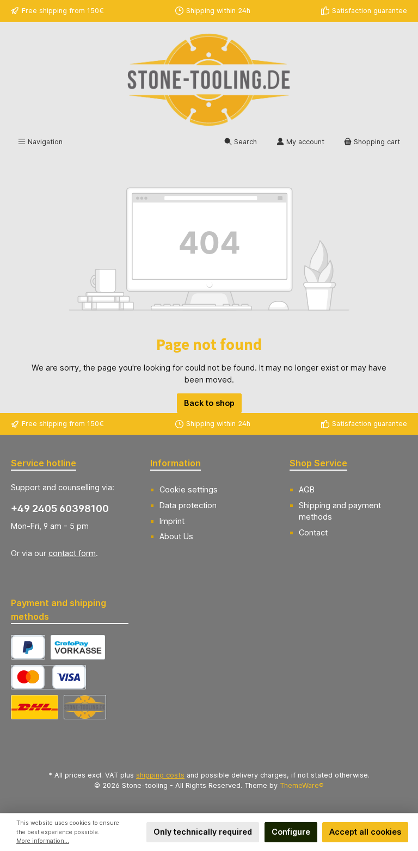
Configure (291, 831)
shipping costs (160, 775)
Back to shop (209, 403)
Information (175, 463)
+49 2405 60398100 (60, 508)
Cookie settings (188, 489)
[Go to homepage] (209, 79)
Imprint (172, 521)
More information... (42, 840)
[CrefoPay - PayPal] (28, 647)
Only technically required (202, 831)
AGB (307, 489)
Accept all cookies (365, 831)
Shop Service (318, 463)
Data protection (188, 505)
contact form (72, 553)
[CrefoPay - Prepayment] (78, 647)
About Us (176, 536)
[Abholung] (85, 707)
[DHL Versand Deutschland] (34, 707)
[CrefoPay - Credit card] (48, 677)
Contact (313, 532)
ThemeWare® (302, 785)
